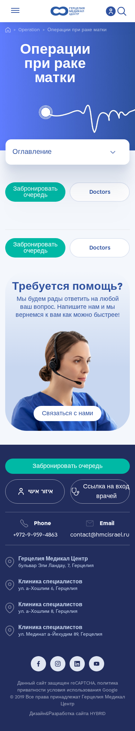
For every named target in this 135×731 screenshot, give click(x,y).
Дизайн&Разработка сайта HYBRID (67, 713)
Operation (29, 30)
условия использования (74, 690)
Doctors (99, 192)
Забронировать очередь (35, 192)
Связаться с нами (67, 413)
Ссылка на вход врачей (106, 491)
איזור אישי (40, 491)
